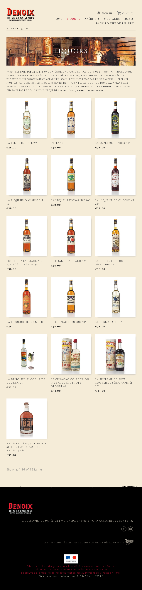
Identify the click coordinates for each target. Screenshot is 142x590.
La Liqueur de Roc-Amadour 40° (110, 262)
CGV (46, 542)
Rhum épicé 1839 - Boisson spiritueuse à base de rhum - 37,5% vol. (26, 447)
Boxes (129, 19)
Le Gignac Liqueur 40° (68, 322)
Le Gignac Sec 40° (108, 322)
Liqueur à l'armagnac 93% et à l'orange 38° (24, 262)
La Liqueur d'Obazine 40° (70, 200)
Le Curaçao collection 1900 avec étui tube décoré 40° (70, 383)
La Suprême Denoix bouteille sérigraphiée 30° (114, 383)
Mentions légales (60, 542)
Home (57, 19)
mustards (112, 19)
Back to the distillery (115, 23)
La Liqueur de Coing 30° (25, 322)
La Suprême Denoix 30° (112, 143)
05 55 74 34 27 (124, 520)
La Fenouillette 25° (21, 143)
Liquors (73, 19)
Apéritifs (92, 19)
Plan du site (81, 542)
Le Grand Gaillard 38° (68, 261)
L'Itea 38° (57, 143)
